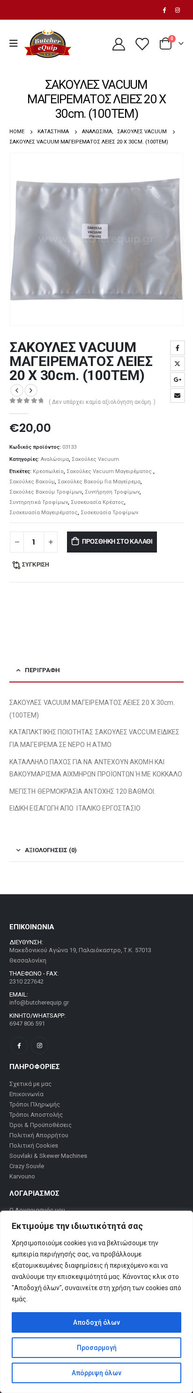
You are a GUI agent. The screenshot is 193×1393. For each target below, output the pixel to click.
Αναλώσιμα (55, 459)
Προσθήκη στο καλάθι (117, 541)
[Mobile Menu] (16, 43)
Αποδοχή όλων (96, 1322)
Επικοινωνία (26, 1094)
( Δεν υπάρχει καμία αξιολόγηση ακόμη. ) (102, 402)
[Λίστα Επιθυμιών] (141, 43)
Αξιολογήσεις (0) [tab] (51, 850)
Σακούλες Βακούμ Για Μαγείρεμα (99, 482)
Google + (177, 379)
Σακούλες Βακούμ (32, 482)
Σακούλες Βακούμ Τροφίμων (45, 492)
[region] (96, 1302)
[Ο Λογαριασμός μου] (118, 43)
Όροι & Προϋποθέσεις (40, 1124)
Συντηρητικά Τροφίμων (38, 502)
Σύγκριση (35, 564)
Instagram (39, 1045)
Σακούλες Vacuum (95, 459)
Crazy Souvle (26, 1166)
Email (177, 395)
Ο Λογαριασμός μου (37, 1209)
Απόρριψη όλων (96, 1373)
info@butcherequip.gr (39, 1002)
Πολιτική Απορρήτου (38, 1135)
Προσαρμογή (97, 1347)
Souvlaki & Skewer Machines (48, 1155)
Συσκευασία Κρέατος (97, 502)
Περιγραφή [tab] (42, 670)
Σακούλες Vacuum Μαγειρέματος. (110, 471)
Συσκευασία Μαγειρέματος (43, 513)
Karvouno (22, 1176)
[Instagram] (177, 10)
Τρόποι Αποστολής (36, 1114)
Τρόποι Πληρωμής (34, 1104)
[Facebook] (164, 10)
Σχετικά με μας (30, 1083)
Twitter (177, 363)
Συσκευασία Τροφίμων (109, 513)
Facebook (177, 347)
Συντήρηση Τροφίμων (112, 492)
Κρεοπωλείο (48, 471)
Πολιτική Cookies (33, 1145)
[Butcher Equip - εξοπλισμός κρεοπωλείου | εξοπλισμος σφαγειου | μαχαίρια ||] (47, 43)
